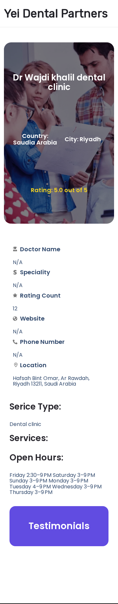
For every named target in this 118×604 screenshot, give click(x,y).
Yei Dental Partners (56, 13)
